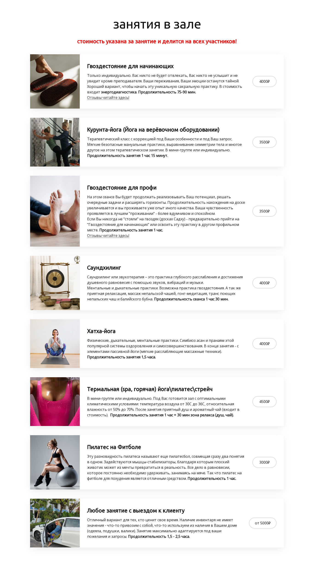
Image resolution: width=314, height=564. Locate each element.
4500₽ (264, 401)
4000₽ (264, 81)
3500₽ (264, 142)
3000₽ (264, 462)
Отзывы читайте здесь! (108, 97)
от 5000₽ (263, 523)
